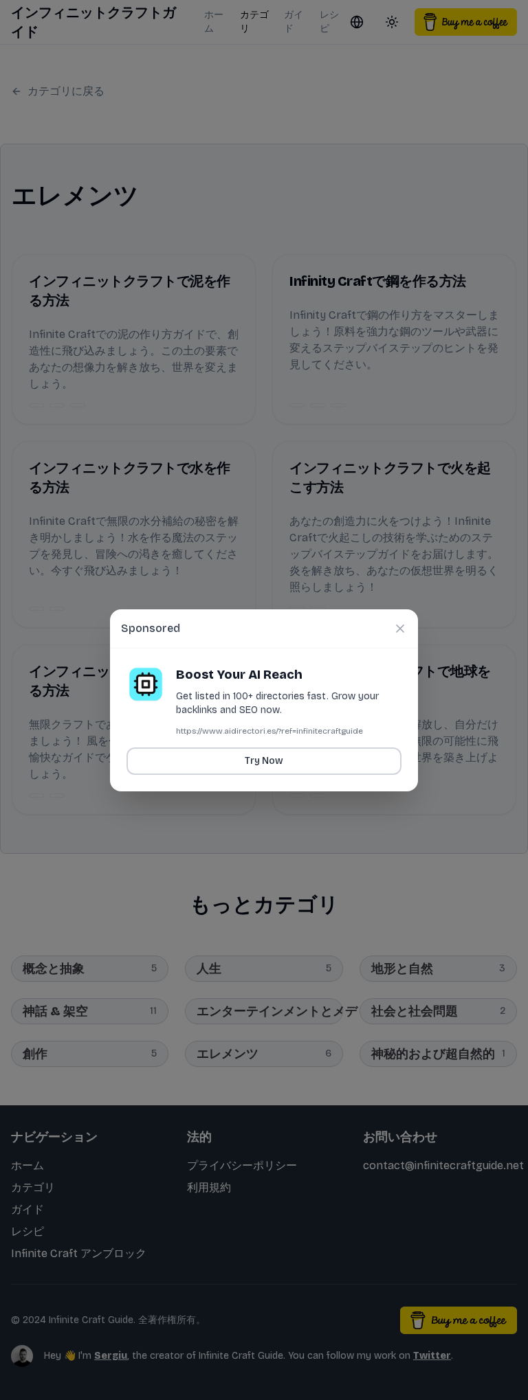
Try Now (264, 761)
